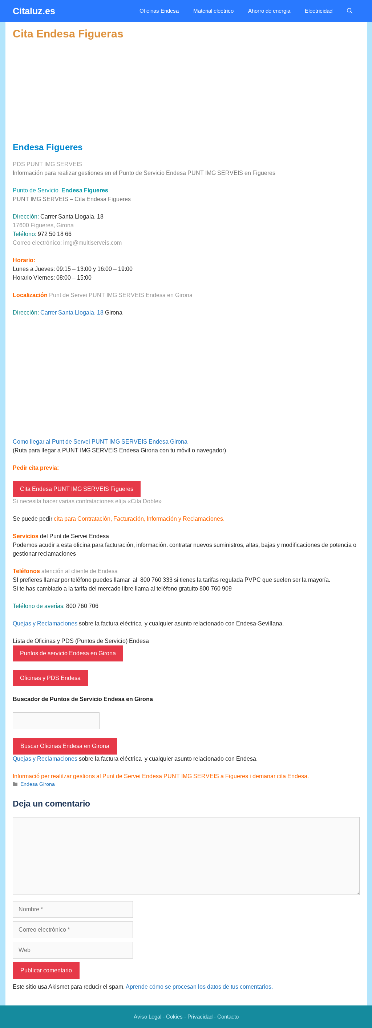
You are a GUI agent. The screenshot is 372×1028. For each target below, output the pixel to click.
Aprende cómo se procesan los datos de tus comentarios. (199, 987)
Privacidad (200, 1016)
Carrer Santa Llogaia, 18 (72, 312)
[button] (350, 11)
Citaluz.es (34, 11)
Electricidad (318, 11)
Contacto (228, 1016)
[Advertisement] (186, 91)
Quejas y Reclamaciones (45, 623)
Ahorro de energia (269, 11)
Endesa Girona (37, 784)
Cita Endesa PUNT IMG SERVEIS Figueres (76, 489)
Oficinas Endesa (159, 11)
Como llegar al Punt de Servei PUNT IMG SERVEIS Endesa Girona (100, 442)
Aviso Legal (147, 1016)
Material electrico (213, 11)
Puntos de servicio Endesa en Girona (68, 653)
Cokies (174, 1016)
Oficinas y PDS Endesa (50, 678)
